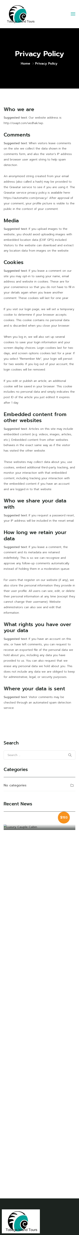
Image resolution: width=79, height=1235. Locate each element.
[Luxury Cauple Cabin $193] (39, 827)
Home (25, 63)
